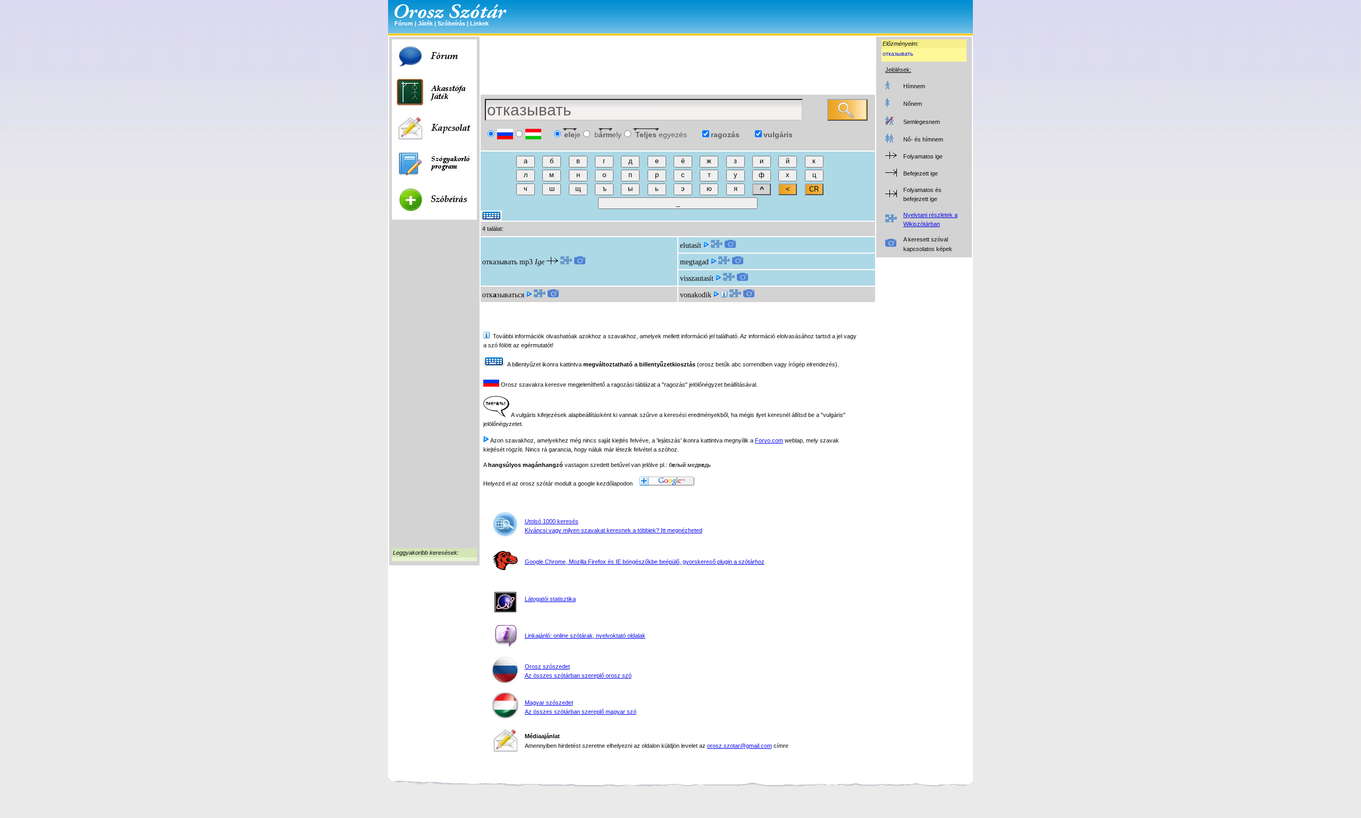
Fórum (403, 23)
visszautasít (696, 278)
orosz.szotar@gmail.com (739, 745)
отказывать (898, 54)
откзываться (503, 295)
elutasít (690, 245)
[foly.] (724, 295)
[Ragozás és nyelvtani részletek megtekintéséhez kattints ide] (566, 262)
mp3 (526, 262)
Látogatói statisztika (550, 599)
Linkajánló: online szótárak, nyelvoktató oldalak (585, 635)
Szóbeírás (451, 23)
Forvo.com (769, 440)
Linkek (479, 23)
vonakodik (695, 295)
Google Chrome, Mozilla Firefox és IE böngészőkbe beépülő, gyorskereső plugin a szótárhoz (644, 561)
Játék (425, 23)
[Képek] (579, 262)
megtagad (694, 262)
